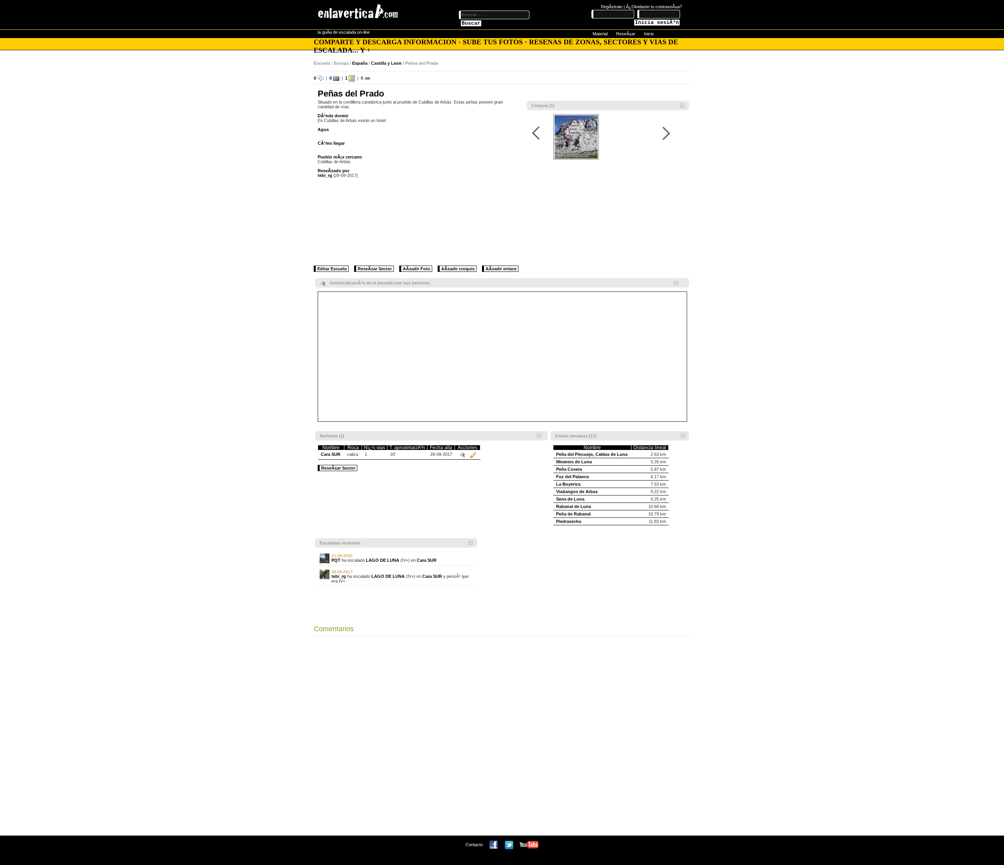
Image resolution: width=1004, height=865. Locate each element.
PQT (335, 560)
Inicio (649, 33)
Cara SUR (330, 454)
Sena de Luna (570, 499)
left (537, 133)
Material (600, 33)
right (666, 133)
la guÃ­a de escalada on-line (344, 32)
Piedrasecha (568, 521)
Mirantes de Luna (574, 461)
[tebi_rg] (324, 574)
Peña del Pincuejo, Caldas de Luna (592, 454)
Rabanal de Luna (573, 506)
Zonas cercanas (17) (576, 435)
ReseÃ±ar (625, 33)
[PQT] (324, 557)
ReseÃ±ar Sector (375, 268)
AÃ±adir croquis (458, 268)
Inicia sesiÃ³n (657, 22)
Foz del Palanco (572, 476)
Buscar (471, 23)
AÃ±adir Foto (416, 268)
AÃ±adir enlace (501, 268)
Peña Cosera (569, 469)
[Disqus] (502, 737)
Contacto (474, 844)
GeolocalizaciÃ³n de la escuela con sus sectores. (380, 282)
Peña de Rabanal (573, 514)
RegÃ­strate (611, 6)
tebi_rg (325, 175)
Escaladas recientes (340, 543)
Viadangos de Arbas (577, 491)
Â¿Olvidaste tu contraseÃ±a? (654, 6)
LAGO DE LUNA (382, 560)
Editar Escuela (332, 268)
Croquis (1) (543, 105)
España (359, 63)
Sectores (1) (332, 435)
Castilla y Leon (386, 63)
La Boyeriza (568, 484)
